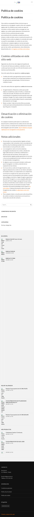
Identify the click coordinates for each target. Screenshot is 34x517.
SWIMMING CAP (5, 506)
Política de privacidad (6, 491)
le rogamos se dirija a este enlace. (21, 49)
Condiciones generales (6, 488)
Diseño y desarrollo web (8, 514)
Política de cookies (5, 495)
